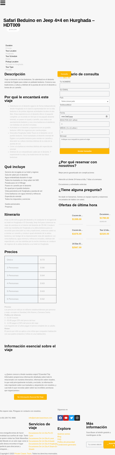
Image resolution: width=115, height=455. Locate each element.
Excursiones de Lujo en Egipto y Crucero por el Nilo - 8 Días (105, 214)
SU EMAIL (64, 90)
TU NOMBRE (65, 82)
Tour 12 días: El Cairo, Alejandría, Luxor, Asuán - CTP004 (105, 230)
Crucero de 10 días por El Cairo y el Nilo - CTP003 (77, 230)
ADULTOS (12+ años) (68, 120)
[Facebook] (60, 418)
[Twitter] (71, 418)
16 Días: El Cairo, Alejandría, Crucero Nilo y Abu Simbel (77, 244)
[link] (3, 3)
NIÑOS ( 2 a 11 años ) (68, 128)
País (61, 98)
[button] (30, 397)
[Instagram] (77, 418)
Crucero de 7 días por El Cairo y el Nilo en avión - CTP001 (77, 216)
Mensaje (63, 136)
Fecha (62, 113)
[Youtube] (66, 418)
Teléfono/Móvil (65, 105)
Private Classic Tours (22, 454)
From (61, 78)
